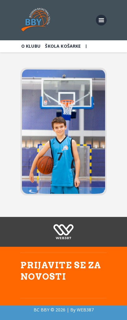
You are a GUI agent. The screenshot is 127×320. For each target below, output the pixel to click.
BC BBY (41, 310)
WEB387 (85, 310)
